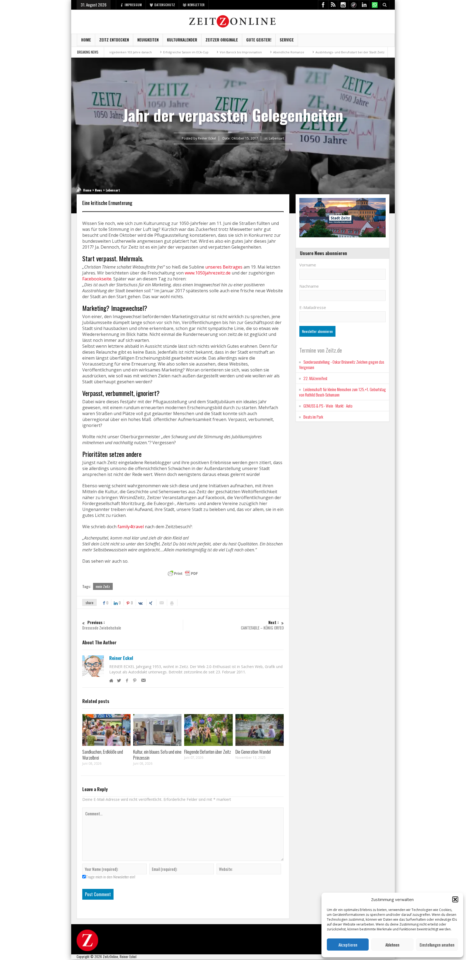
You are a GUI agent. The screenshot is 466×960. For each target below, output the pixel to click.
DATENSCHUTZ (164, 4)
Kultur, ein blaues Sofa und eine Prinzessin (157, 754)
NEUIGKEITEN (148, 40)
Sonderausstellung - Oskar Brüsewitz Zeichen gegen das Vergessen (341, 364)
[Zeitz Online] (233, 20)
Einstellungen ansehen (437, 945)
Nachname (309, 286)
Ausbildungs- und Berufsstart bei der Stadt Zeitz (315, 52)
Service (287, 40)
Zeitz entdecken (114, 40)
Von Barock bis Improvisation (206, 52)
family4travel (131, 527)
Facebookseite (96, 279)
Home (86, 40)
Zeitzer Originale (221, 40)
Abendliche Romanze (254, 52)
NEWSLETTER (196, 4)
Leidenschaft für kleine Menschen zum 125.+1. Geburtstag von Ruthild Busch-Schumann (342, 392)
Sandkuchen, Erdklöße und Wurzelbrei (102, 754)
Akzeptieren (347, 945)
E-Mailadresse (312, 307)
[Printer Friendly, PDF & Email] (183, 573)
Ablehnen (392, 945)
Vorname (307, 264)
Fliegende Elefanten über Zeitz (207, 751)
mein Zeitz (103, 586)
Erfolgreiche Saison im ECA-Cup (151, 52)
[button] (455, 899)
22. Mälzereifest (315, 378)
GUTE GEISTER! (258, 40)
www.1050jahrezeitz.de (208, 273)
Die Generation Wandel (253, 751)
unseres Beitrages (223, 267)
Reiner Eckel (121, 658)
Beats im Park (313, 417)
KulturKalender (182, 40)
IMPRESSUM (133, 4)
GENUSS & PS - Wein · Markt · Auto (327, 406)
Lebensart (276, 138)
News (98, 190)
